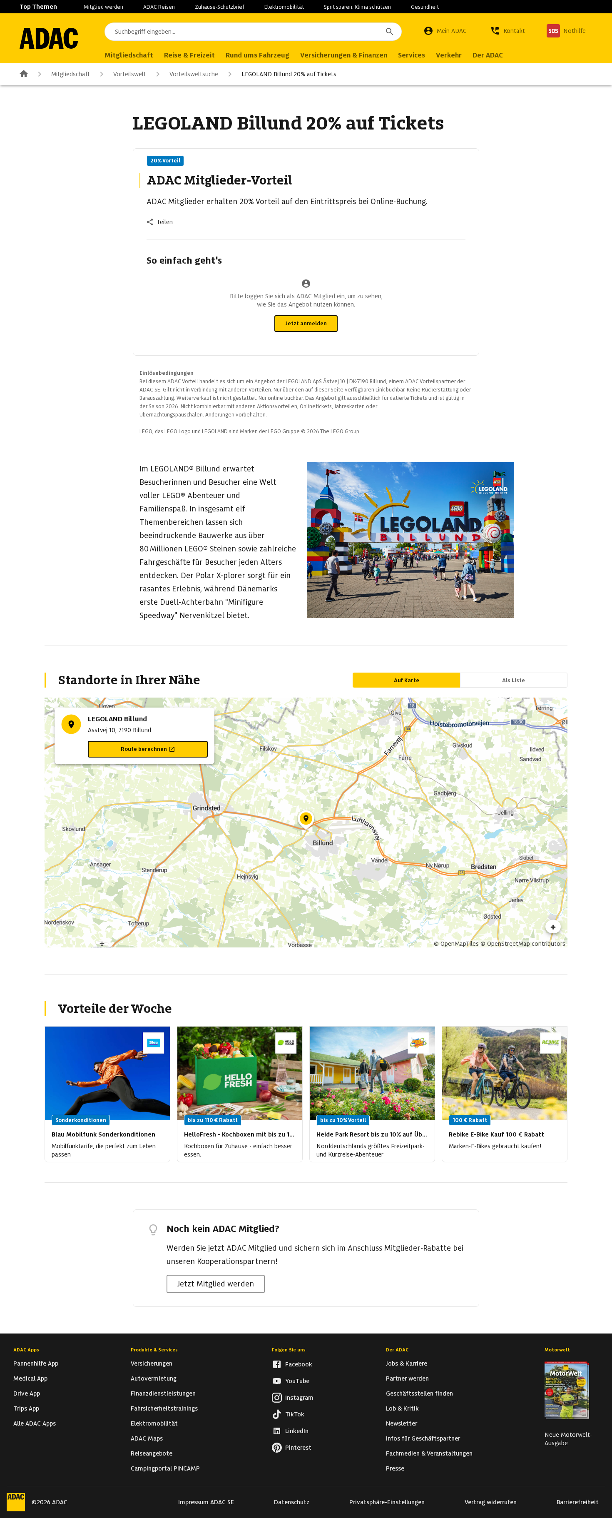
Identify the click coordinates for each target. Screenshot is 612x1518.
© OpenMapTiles (456, 943)
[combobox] (253, 31)
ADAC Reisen (159, 6)
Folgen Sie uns (289, 1350)
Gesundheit (425, 6)
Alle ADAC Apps (34, 1423)
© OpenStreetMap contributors (522, 943)
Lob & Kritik (402, 1408)
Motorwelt (557, 1350)
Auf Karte (406, 680)
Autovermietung (154, 1378)
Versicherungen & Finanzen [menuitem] (343, 55)
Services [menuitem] (411, 55)
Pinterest (298, 1447)
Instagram (299, 1397)
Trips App (26, 1408)
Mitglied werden (103, 6)
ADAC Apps (26, 1350)
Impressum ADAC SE (206, 1502)
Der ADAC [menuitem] (488, 55)
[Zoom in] (553, 926)
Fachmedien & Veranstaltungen (429, 1453)
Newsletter (401, 1423)
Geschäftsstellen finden (419, 1393)
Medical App (30, 1378)
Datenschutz (291, 1502)
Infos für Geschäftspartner (423, 1438)
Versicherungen (151, 1363)
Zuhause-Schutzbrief (219, 6)
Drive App (26, 1393)
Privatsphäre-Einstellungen (387, 1502)
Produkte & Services (154, 1350)
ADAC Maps (147, 1438)
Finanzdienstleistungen (163, 1393)
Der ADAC (397, 1350)
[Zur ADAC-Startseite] (49, 38)
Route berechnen (144, 749)
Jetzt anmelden (306, 323)
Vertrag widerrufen (491, 1502)
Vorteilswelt (129, 74)
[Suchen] (390, 31)
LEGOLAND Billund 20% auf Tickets (288, 74)
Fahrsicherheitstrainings (164, 1408)
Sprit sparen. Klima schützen (357, 6)
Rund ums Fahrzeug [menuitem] (257, 55)
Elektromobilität (284, 6)
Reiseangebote (151, 1453)
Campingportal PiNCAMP (165, 1468)
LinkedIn (296, 1431)
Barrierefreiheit (578, 1502)
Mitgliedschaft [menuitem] (128, 55)
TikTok (294, 1414)
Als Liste (513, 680)
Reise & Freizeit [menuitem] (189, 55)
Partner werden (407, 1378)
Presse (395, 1468)
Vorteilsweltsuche (193, 74)
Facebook (298, 1364)
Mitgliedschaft (70, 74)
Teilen (165, 222)
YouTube (297, 1381)
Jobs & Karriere (406, 1363)
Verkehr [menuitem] (449, 55)
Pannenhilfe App (35, 1363)
